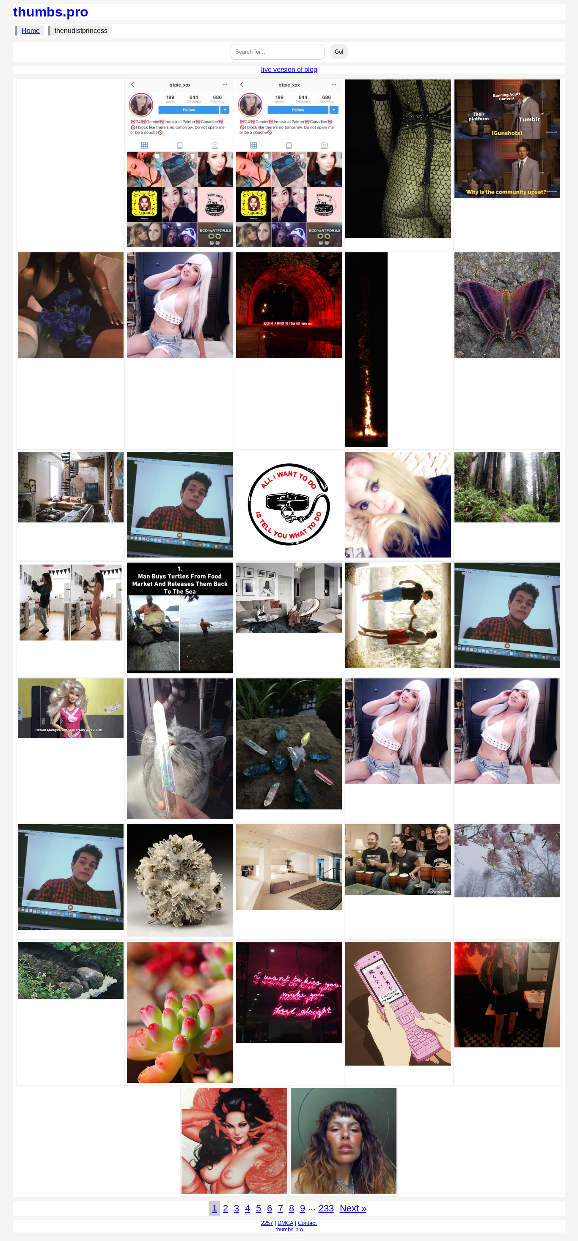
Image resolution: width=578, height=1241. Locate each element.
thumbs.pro (50, 11)
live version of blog (289, 69)
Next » (353, 1208)
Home (31, 30)
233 (326, 1208)
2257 (267, 1223)
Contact (307, 1223)
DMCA (285, 1223)
